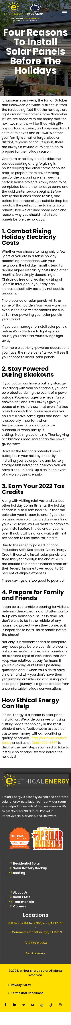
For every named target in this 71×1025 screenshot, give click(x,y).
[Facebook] (5, 1005)
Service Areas (36, 953)
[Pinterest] (42, 1005)
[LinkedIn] (14, 1005)
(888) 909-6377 (44, 743)
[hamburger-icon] (64, 11)
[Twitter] (23, 1005)
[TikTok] (51, 1005)
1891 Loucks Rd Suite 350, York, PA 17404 (36, 923)
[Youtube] (32, 1005)
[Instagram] (60, 1005)
